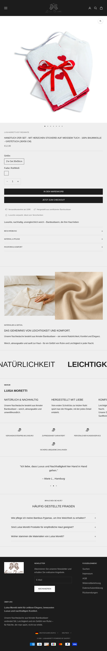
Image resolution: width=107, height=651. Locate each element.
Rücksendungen (90, 593)
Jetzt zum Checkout (53, 200)
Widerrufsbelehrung (91, 583)
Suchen (86, 569)
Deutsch (65, 633)
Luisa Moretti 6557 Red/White (16, 132)
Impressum (87, 574)
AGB (84, 578)
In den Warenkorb (54, 191)
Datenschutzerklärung (92, 588)
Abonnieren (44, 589)
